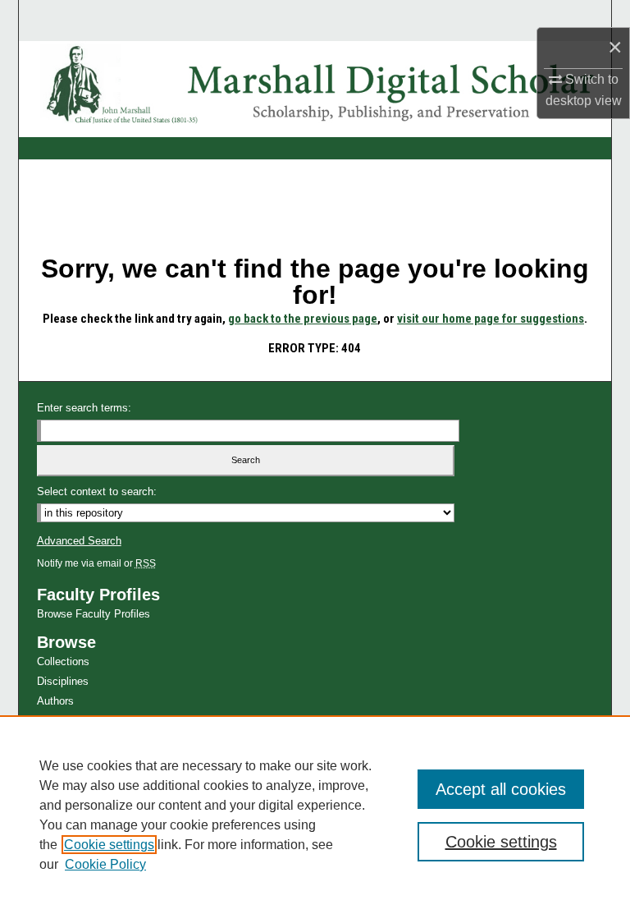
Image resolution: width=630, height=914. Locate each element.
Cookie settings (109, 845)
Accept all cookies (501, 789)
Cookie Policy (105, 864)
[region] (315, 814)
